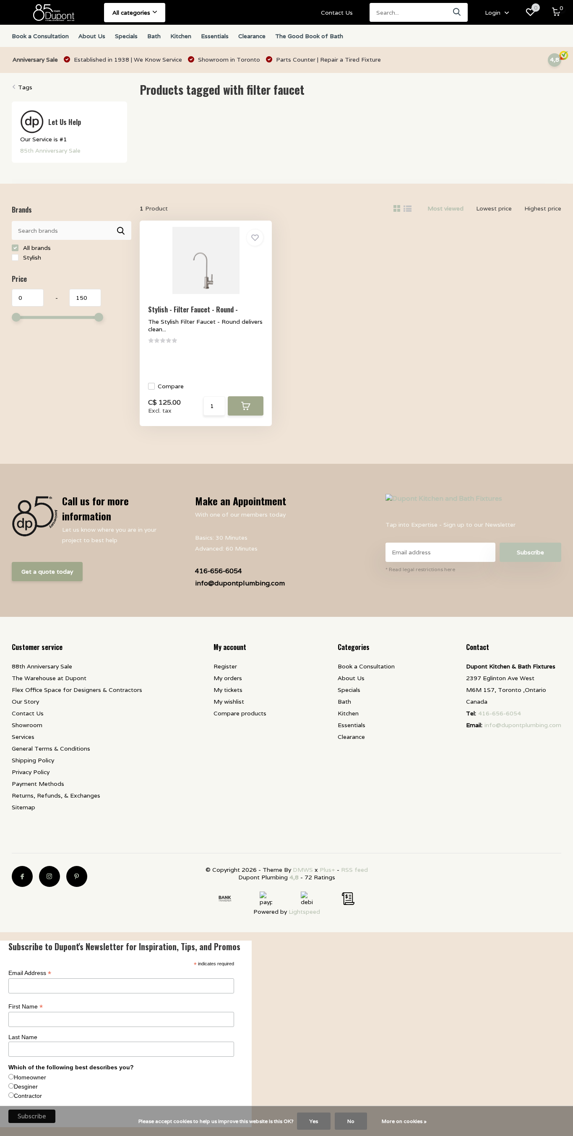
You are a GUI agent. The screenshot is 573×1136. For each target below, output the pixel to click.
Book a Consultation (40, 36)
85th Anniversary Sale (50, 150)
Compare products (240, 713)
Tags (25, 87)
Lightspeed (304, 911)
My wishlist (229, 701)
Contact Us (337, 12)
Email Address (29, 973)
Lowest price (494, 208)
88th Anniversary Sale (42, 666)
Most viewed (445, 208)
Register (225, 666)
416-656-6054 (218, 571)
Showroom (27, 725)
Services (23, 737)
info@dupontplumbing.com (240, 583)
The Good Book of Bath (309, 36)
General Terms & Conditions (51, 748)
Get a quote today (47, 571)
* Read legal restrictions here (420, 569)
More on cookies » (404, 1121)
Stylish (31, 257)
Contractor (28, 1095)
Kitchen (180, 36)
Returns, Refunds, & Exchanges (56, 795)
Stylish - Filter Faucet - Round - (193, 309)
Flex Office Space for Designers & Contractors (77, 690)
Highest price (542, 208)
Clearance (252, 36)
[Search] (457, 12)
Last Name (22, 1037)
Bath (154, 36)
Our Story (25, 701)
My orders (228, 678)
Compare (171, 386)
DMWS (303, 869)
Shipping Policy (33, 760)
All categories (131, 12)
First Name (25, 1007)
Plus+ (327, 869)
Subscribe (530, 552)
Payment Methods (38, 784)
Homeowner (30, 1077)
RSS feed (354, 869)
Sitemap (23, 807)
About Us (91, 36)
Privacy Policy (30, 772)
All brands (36, 248)
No (350, 1121)
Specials (126, 36)
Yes (314, 1121)
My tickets (228, 690)
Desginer (26, 1086)
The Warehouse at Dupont (49, 678)
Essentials (215, 36)
